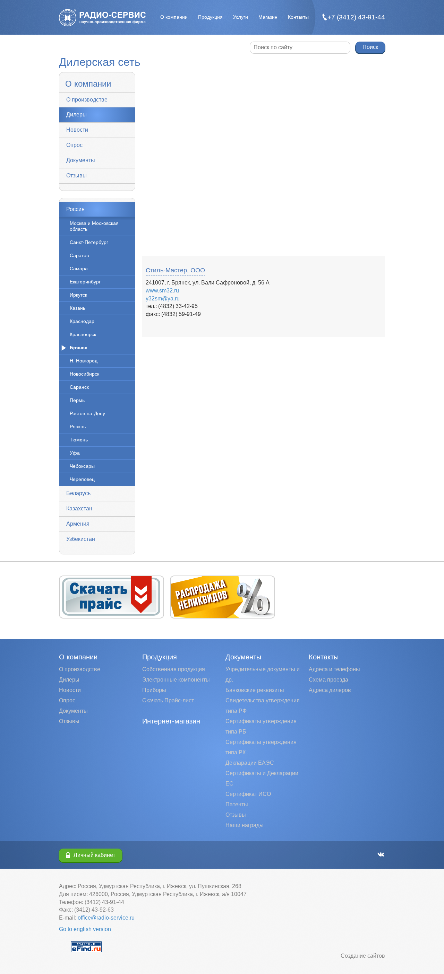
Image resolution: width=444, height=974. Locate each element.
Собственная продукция (173, 669)
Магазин (268, 17)
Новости (77, 130)
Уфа (75, 453)
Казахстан (79, 508)
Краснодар (82, 321)
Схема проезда (328, 680)
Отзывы (76, 175)
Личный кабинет (94, 855)
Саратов (79, 255)
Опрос (74, 145)
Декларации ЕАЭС (249, 763)
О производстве (87, 100)
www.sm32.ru (162, 290)
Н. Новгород (83, 360)
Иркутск (78, 295)
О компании (174, 17)
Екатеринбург (85, 281)
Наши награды (244, 825)
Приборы (154, 690)
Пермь (77, 400)
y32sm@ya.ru (163, 298)
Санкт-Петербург (89, 242)
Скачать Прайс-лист (168, 700)
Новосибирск (84, 374)
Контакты (298, 17)
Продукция (210, 17)
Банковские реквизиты (254, 690)
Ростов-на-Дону (87, 413)
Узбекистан (80, 539)
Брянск (78, 347)
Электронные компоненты (176, 680)
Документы (80, 160)
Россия (75, 209)
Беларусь (78, 493)
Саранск (79, 387)
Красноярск (83, 334)
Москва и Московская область (94, 226)
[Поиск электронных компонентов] (86, 946)
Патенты (236, 804)
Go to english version (85, 929)
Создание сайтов (363, 956)
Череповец (82, 479)
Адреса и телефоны (334, 669)
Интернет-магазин (171, 721)
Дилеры (76, 114)
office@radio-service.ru (106, 918)
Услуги (240, 17)
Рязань (78, 426)
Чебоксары (82, 466)
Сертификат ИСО (248, 794)
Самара (79, 268)
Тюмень (79, 439)
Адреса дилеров (330, 690)
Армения (77, 524)
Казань (77, 308)
